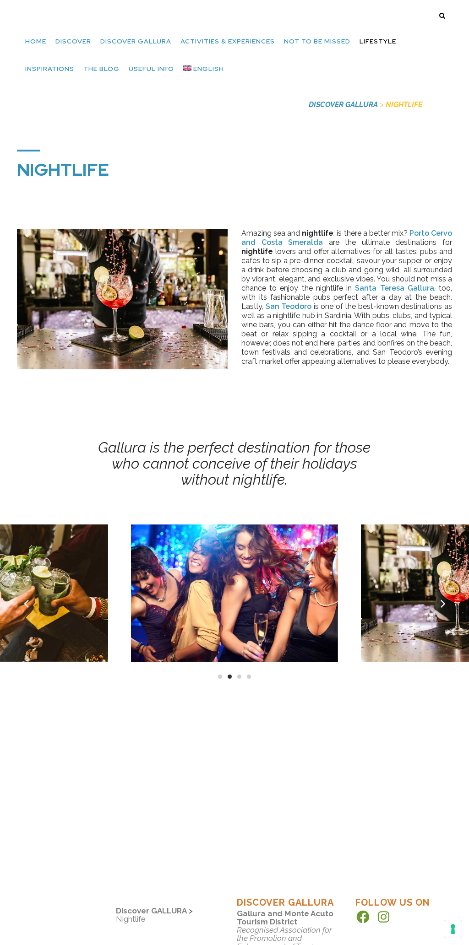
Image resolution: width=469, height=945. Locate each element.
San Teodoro (289, 306)
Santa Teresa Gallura (394, 288)
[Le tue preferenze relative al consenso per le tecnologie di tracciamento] (453, 929)
